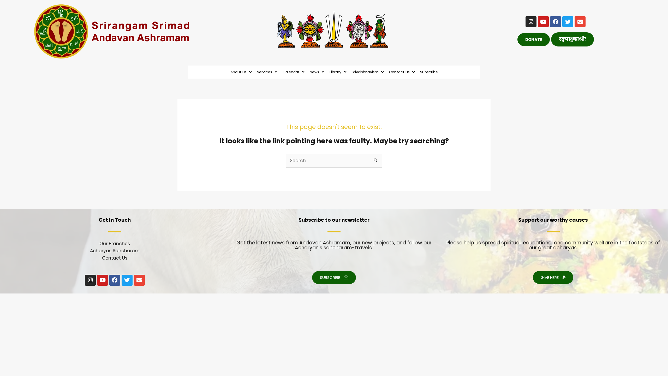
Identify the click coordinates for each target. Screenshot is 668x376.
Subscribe (429, 72)
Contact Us (114, 258)
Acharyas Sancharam (115, 251)
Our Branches (114, 243)
